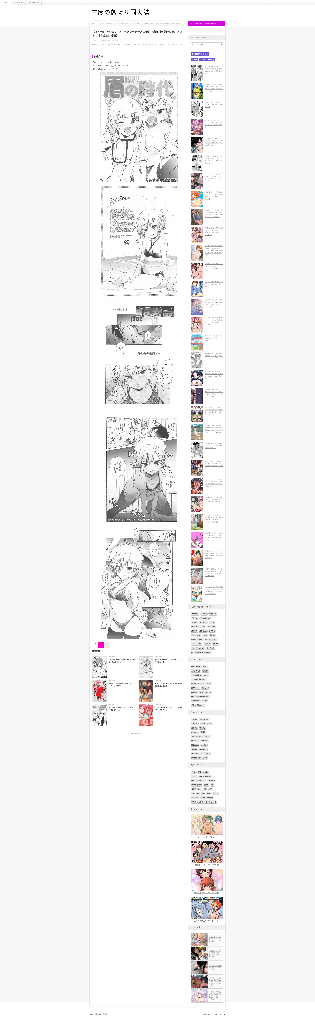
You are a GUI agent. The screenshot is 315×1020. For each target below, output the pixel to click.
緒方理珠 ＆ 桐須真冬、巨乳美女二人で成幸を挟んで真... (168, 661)
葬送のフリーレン (197, 639)
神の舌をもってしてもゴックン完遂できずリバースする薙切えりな (214, 105)
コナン (212, 622)
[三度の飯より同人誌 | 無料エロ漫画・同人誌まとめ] (124, 13)
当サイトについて (219, 1014)
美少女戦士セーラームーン (200, 696)
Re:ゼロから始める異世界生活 (201, 652)
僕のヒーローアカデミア (199, 666)
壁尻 (198, 793)
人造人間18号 (204, 719)
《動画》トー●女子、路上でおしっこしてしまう (215, 967)
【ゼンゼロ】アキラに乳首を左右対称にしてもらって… (215, 939)
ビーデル (204, 745)
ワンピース (195, 626)
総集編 (206, 785)
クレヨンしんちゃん (204, 684)
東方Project (212, 626)
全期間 (211, 60)
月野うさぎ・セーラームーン (201, 736)
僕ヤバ (214, 639)
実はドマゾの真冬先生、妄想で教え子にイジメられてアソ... (122, 685)
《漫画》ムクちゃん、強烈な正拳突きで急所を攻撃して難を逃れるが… (215, 981)
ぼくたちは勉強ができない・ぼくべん (119, 41)
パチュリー (195, 732)
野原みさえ (203, 749)
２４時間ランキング (200, 54)
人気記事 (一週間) (18, 2)
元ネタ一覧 (5, 2)
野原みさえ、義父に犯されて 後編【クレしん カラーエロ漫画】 (214, 338)
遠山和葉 (194, 728)
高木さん (215, 644)
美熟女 (209, 793)
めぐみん (204, 723)
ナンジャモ (195, 741)
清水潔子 (194, 749)
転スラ (193, 684)
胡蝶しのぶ (204, 741)
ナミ (210, 723)
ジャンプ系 (195, 798)
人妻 (192, 793)
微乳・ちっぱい (203, 772)
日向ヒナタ (195, 753)
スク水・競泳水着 (207, 798)
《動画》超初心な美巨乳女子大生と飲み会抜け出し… (215, 953)
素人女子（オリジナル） (199, 758)
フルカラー (211, 781)
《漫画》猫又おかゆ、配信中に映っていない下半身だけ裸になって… (215, 995)
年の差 (193, 772)
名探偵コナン (195, 701)
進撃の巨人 (203, 631)
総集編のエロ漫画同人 (122, 44)
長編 (212, 785)
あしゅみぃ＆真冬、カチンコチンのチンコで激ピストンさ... (122, 709)
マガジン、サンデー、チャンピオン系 (203, 802)
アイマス (204, 614)
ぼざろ (207, 639)
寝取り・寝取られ (205, 776)
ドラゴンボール (204, 618)
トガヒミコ (195, 723)
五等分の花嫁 (195, 635)
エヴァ (203, 626)
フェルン (194, 719)
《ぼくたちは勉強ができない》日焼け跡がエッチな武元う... (168, 709)
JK (199, 789)
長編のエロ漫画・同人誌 (103, 44)
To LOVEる (195, 614)
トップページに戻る (140, 733)
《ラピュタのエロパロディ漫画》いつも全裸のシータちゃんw (214, 284)
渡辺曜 (203, 732)
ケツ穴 (215, 793)
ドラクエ (194, 618)
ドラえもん (210, 648)
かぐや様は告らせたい (198, 679)
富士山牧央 (195, 745)
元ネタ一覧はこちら (198, 705)
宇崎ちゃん (212, 614)
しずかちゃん (205, 753)
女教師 (204, 789)
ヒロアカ (212, 631)
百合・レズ (201, 781)
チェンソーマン (196, 644)
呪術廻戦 (212, 635)
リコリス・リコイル (198, 648)
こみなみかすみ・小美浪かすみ (170, 44)
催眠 (203, 793)
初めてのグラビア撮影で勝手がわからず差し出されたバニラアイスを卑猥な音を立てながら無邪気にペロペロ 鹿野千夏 (214, 250)
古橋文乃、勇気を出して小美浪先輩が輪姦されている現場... (168, 685)
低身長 (193, 789)
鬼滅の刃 (194, 631)
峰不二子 (202, 728)
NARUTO (207, 644)
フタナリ (194, 776)
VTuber (204, 635)
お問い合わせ (207, 1014)
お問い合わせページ (33, 2)
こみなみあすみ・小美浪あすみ (145, 44)
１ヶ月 (203, 60)
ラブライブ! (203, 622)
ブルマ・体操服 (196, 785)
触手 (210, 789)
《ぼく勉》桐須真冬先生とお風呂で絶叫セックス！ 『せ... (122, 661)
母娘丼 (193, 781)
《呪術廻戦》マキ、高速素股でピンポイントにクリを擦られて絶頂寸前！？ (214, 446)
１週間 (194, 60)
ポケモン (194, 622)
